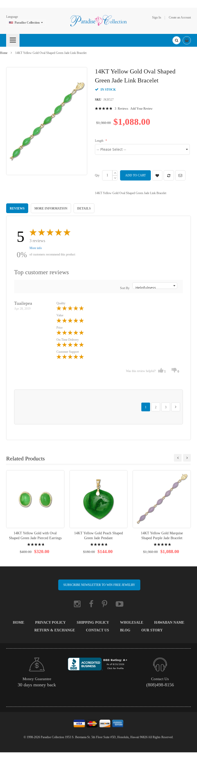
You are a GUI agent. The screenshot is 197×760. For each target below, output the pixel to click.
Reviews (17, 208)
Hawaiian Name (169, 622)
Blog (125, 630)
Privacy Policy (50, 622)
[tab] (17, 208)
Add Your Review (141, 108)
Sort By (125, 288)
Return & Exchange (54, 630)
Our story (152, 630)
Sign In (156, 17)
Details (84, 208)
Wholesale (131, 622)
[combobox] (176, 40)
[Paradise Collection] (98, 20)
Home (3, 53)
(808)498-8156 (160, 684)
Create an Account (180, 17)
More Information (50, 208)
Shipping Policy (93, 622)
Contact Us (97, 630)
